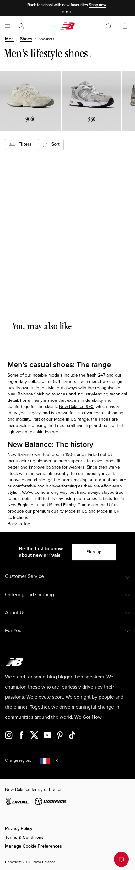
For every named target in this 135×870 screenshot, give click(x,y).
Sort (54, 144)
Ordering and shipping (29, 594)
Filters (23, 144)
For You (13, 630)
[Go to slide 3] (71, 12)
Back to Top (19, 524)
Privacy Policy (18, 828)
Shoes (26, 39)
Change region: (18, 760)
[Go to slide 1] (64, 12)
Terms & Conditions (24, 837)
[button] (21, 26)
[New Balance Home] (67, 26)
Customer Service (24, 576)
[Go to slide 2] (67, 12)
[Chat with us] (121, 859)
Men (9, 39)
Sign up (94, 552)
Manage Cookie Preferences (33, 846)
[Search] (109, 26)
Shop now (97, 5)
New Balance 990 (76, 406)
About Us (15, 612)
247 (101, 375)
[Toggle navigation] (8, 26)
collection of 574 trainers (52, 381)
